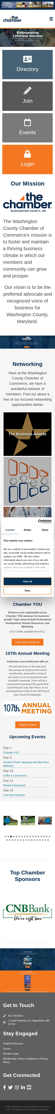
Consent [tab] (10, 530)
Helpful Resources (13, 1043)
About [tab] (45, 530)
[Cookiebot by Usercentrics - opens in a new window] (38, 521)
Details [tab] (27, 530)
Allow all (27, 581)
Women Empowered (14, 785)
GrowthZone (43, 1109)
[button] (5, 836)
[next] (44, 917)
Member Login (11, 1053)
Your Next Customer (14, 795)
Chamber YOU (11, 752)
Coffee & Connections (15, 775)
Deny (27, 590)
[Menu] (39, 19)
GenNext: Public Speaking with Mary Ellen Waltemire (26, 764)
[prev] (10, 917)
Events (7, 1048)
